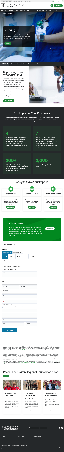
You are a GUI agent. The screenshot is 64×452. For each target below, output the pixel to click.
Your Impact (30, 10)
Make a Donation (53, 10)
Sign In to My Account (58, 1)
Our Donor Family (41, 10)
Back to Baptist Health (7, 1)
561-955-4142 (21, 1)
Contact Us (43, 428)
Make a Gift (8, 43)
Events (11, 10)
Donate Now (58, 5)
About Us (3, 10)
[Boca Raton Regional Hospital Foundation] (3, 5)
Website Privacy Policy (19, 447)
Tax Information (37, 438)
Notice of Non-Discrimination (53, 447)
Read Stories (53, 207)
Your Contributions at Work (25, 63)
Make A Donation (34, 428)
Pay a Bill (51, 1)
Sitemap (2, 448)
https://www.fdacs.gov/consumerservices (27, 362)
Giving (30, 1)
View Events (31, 207)
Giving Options (10, 207)
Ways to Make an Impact (38, 63)
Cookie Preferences (34, 447)
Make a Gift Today (9, 100)
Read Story (8, 410)
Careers (26, 1)
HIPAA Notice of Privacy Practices (7, 447)
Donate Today (50, 228)
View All (6, 376)
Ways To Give (19, 10)
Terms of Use (27, 447)
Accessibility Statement (42, 447)
